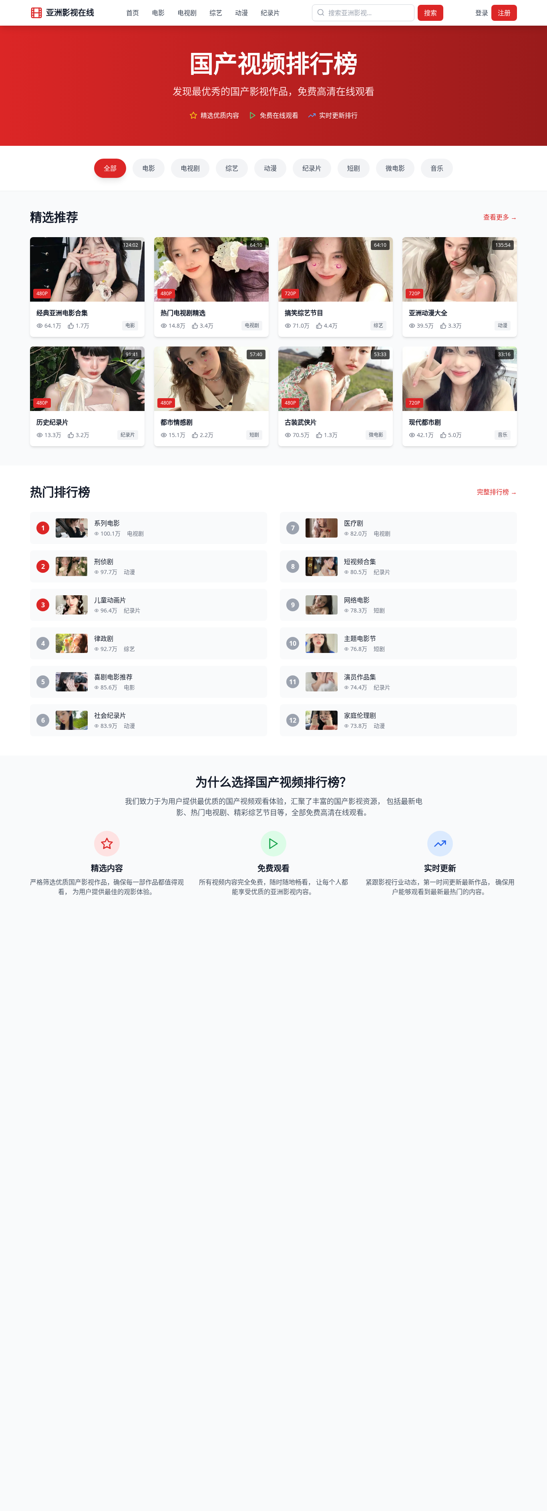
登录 (481, 12)
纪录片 (270, 12)
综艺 (215, 12)
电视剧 (187, 12)
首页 (132, 12)
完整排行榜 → (497, 492)
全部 (110, 168)
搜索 (430, 12)
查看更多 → (500, 217)
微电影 (395, 168)
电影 (158, 12)
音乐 (436, 168)
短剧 (353, 168)
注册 (504, 12)
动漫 (241, 12)
